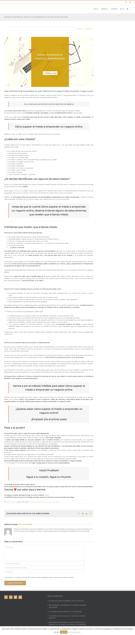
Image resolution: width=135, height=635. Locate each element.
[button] (127, 8)
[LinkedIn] (20, 597)
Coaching (33, 502)
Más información (74, 632)
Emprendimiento (42, 502)
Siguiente (88, 29)
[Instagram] (11, 597)
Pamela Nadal (11, 502)
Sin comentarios (54, 502)
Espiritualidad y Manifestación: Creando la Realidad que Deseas (67, 606)
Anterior (80, 29)
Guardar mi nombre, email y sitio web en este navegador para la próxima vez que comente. (40, 577)
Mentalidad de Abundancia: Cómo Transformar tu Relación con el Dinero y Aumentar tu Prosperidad (67, 623)
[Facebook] (6, 597)
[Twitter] (15, 597)
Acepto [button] (63, 632)
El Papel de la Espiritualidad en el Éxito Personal (66, 601)
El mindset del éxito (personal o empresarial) (65, 611)
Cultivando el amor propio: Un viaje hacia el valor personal (67, 617)
